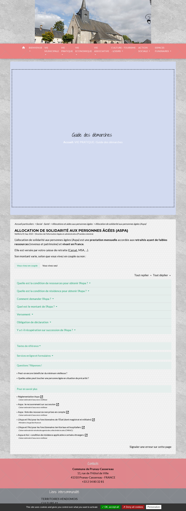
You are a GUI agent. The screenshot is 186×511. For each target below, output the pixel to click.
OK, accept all (111, 507)
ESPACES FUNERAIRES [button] (162, 49)
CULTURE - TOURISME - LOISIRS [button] (123, 49)
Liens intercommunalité (64, 492)
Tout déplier (162, 275)
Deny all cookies (134, 507)
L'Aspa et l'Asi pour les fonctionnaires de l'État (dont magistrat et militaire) (56, 419)
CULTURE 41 (49, 503)
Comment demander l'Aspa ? (34, 298)
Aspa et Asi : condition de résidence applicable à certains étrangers (53, 434)
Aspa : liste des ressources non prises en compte (43, 412)
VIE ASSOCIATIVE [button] (101, 49)
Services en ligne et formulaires (34, 355)
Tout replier (143, 275)
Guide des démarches (109, 142)
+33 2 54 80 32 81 (93, 481)
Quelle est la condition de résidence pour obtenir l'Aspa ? (52, 291)
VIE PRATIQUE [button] (67, 49)
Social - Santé (43, 223)
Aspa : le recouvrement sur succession (38, 404)
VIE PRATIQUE (84, 142)
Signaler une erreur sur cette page (150, 446)
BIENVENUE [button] (35, 47)
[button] (23, 48)
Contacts (93, 463)
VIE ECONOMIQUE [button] (83, 49)
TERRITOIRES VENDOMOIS (59, 499)
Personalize (153, 507)
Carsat (73, 250)
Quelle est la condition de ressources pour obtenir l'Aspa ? (52, 283)
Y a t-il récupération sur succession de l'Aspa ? (45, 330)
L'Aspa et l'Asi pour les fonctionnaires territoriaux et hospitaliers (51, 427)
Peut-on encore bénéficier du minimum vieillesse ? (42, 373)
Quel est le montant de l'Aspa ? (36, 306)
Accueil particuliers (24, 223)
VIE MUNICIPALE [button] (51, 49)
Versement (24, 314)
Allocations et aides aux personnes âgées (72, 223)
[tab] (27, 265)
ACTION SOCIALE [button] (143, 49)
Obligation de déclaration (33, 322)
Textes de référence (28, 345)
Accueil (68, 142)
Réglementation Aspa (30, 396)
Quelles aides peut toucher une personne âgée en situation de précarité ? (53, 378)
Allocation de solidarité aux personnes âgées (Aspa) (120, 223)
